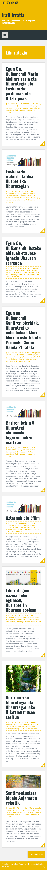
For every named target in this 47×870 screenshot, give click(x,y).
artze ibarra (17, 619)
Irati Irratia (13, 15)
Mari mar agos (20, 110)
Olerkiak (37, 357)
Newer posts (35, 854)
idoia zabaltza (35, 108)
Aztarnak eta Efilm (23, 517)
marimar (34, 622)
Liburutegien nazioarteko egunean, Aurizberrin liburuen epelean (21, 600)
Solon (38, 864)
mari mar (36, 529)
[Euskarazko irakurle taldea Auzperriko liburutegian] (23, 159)
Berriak (32, 194)
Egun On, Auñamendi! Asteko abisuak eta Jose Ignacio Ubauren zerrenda (23, 253)
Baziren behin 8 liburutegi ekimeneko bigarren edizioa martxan (21, 432)
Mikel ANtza (21, 200)
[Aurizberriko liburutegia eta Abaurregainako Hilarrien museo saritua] (23, 678)
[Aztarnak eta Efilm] (23, 506)
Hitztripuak (25, 108)
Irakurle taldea (25, 198)
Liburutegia (10, 110)
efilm (21, 529)
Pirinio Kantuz (10, 359)
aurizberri (9, 198)
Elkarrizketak (10, 196)
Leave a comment (12, 277)
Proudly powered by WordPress (14, 864)
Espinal (17, 814)
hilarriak (9, 729)
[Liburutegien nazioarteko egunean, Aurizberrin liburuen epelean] (23, 577)
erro (7, 622)
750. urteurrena (11, 727)
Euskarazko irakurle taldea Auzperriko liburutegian (19, 178)
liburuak (12, 622)
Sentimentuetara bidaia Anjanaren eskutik (21, 797)
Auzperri (14, 272)
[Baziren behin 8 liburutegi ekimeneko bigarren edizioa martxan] (23, 411)
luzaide (27, 622)
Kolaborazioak (20, 196)
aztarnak (16, 529)
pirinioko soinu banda (27, 275)
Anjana (16, 812)
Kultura (29, 196)
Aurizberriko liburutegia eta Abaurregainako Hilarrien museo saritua (20, 707)
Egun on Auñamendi (24, 272)
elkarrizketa (34, 619)
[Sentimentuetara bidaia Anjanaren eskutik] (23, 781)
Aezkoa (21, 270)
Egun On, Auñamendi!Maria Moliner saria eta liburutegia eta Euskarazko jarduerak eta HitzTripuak (22, 83)
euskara (17, 108)
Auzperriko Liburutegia (26, 106)
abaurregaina (23, 727)
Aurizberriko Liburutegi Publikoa (17, 194)
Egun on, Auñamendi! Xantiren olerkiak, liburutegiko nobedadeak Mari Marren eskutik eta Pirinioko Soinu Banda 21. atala (23, 329)
